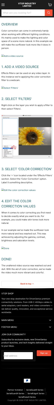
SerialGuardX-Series (15, 393)
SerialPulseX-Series (27, 397)
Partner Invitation (15, 390)
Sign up (44, 353)
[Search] (49, 12)
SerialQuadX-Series (34, 390)
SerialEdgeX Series (36, 393)
